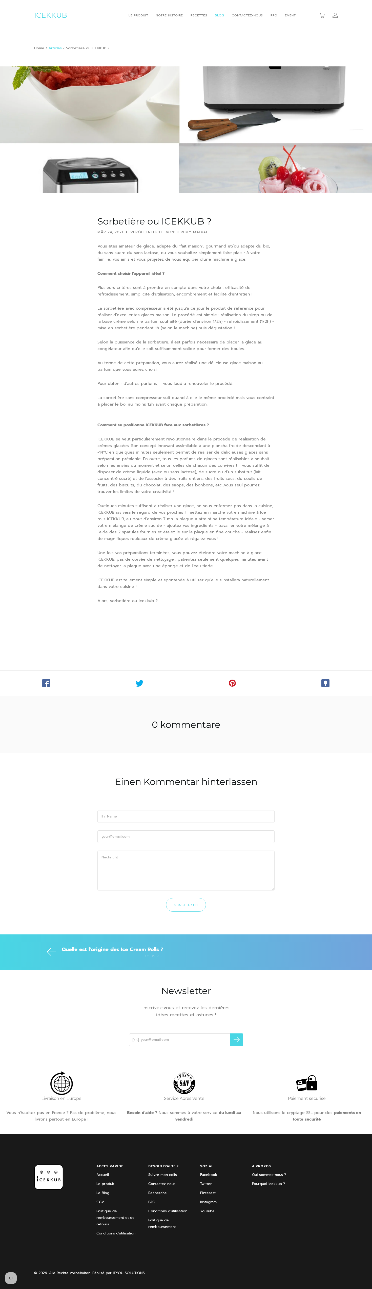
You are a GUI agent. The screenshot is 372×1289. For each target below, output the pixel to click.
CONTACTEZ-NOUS (247, 15)
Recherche (157, 1193)
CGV (100, 1202)
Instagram (208, 1202)
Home (39, 48)
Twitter (206, 1183)
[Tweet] (139, 683)
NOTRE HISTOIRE (169, 15)
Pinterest (208, 1193)
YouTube (207, 1211)
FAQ (151, 1202)
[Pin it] (232, 683)
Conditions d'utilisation (115, 1233)
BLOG (219, 15)
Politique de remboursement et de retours (115, 1217)
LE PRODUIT (138, 15)
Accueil (102, 1174)
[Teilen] (46, 683)
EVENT (290, 15)
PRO (274, 15)
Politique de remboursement (162, 1223)
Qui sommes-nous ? (269, 1174)
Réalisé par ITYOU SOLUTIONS (118, 1273)
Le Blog (102, 1193)
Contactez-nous (161, 1183)
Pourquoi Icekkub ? (268, 1183)
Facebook (208, 1174)
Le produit (105, 1183)
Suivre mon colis (162, 1174)
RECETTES (199, 15)
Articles (55, 48)
